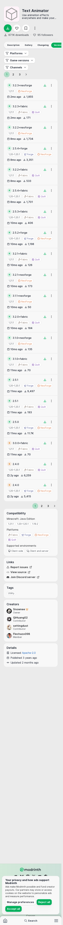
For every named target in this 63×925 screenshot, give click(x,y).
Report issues (19, 567)
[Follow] (17, 28)
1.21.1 (11, 91)
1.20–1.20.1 (14, 154)
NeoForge (43, 535)
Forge (28, 535)
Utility (11, 593)
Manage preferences (20, 902)
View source (18, 572)
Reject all (44, 902)
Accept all (13, 908)
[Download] (8, 28)
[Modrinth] (31, 870)
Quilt (13, 539)
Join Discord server (23, 577)
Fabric (14, 535)
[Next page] (26, 74)
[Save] (26, 28)
